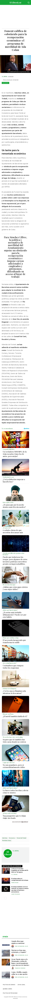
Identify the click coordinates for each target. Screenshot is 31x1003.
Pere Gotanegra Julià (21, 946)
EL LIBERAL (4, 76)
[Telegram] (23, 87)
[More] (27, 87)
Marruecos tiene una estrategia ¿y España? (18, 951)
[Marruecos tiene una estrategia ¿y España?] (6, 953)
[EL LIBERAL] (8, 854)
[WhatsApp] (11, 87)
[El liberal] (15, 2)
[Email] (19, 87)
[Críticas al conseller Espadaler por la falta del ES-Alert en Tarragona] (6, 871)
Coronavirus (12, 838)
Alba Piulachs (16, 894)
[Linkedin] (15, 87)
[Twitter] (7, 87)
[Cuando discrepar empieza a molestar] (6, 944)
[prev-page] (3, 898)
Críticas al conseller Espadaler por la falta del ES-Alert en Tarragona (20, 870)
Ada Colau (4, 838)
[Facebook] (3, 87)
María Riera (15, 882)
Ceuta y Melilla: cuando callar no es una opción (19, 973)
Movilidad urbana (6, 840)
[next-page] (5, 898)
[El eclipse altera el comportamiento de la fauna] (6, 881)
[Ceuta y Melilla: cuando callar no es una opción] (6, 975)
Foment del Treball (21, 838)
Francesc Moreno (20, 968)
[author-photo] (12, 946)
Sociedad (5, 83)
